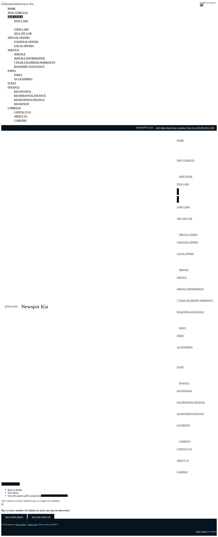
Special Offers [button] (19, 37)
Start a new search (14, 517)
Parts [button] (12, 70)
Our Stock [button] (15, 16)
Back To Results (15, 490)
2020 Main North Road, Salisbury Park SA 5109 (178, 128)
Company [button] (14, 108)
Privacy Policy (21, 525)
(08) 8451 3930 (207, 128)
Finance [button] (14, 87)
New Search (13, 492)
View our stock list (41, 517)
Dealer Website (201, 532)
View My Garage (38, 495)
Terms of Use (33, 525)
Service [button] (13, 50)
